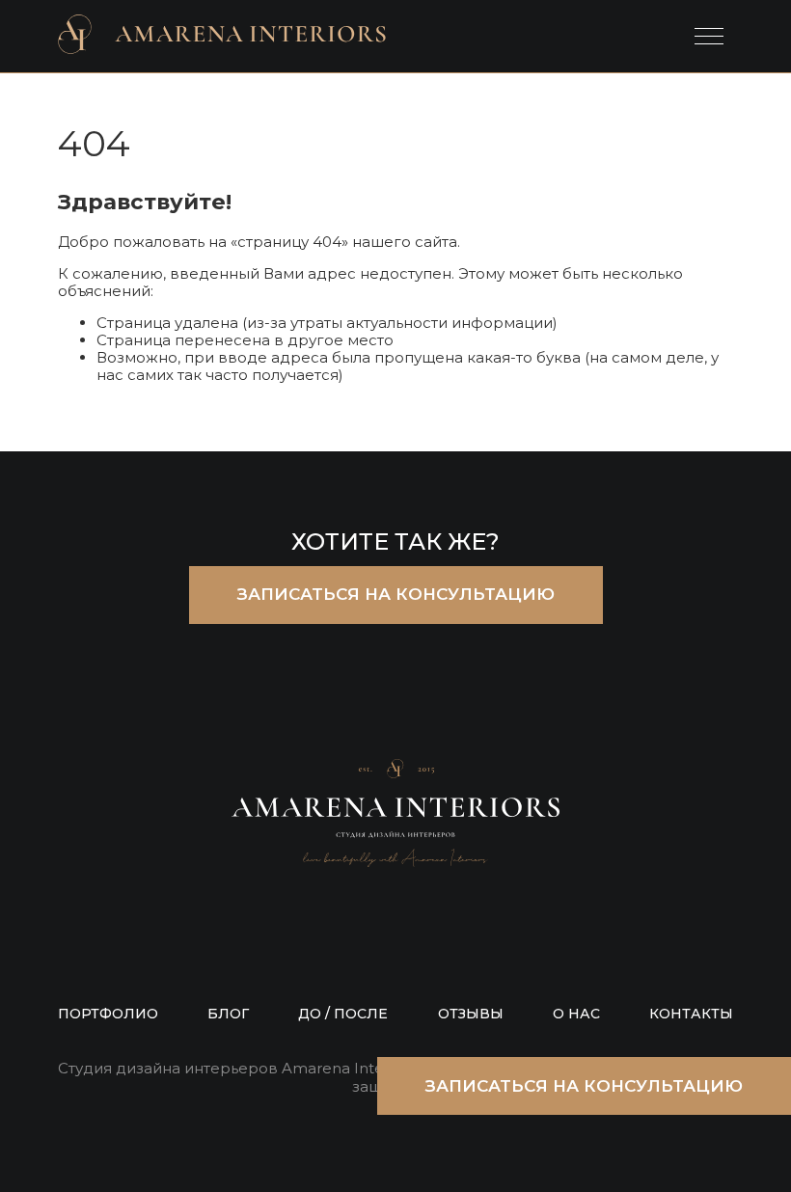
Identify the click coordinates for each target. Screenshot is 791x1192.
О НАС (576, 1013)
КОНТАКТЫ (691, 1013)
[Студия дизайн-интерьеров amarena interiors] (222, 36)
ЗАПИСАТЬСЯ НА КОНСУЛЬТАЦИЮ (396, 594)
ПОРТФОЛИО (108, 1013)
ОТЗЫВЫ (471, 1013)
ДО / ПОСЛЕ (343, 1013)
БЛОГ (228, 1013)
